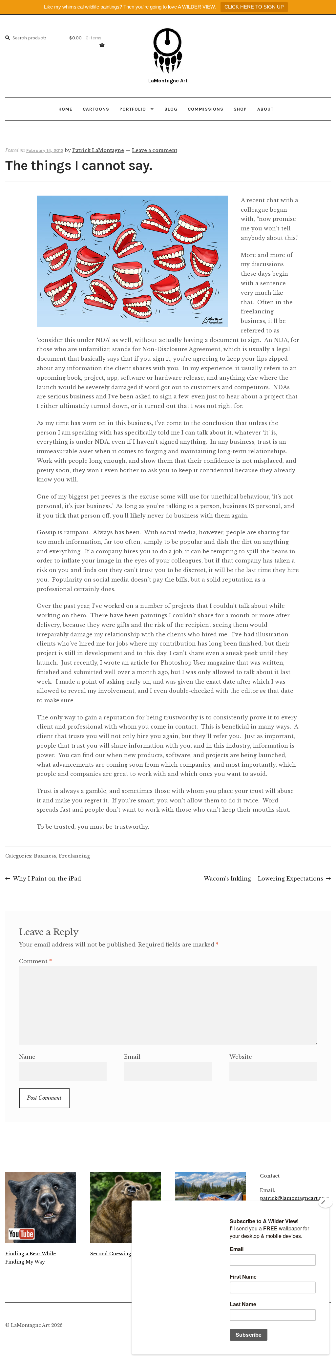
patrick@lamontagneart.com (294, 1198)
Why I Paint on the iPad (46, 879)
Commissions (205, 109)
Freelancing (74, 856)
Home (65, 109)
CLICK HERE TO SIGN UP (254, 7)
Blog (171, 109)
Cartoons (96, 109)
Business (45, 856)
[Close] (325, 1202)
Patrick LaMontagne (98, 150)
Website (240, 1056)
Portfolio (132, 109)
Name (27, 1056)
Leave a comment (154, 150)
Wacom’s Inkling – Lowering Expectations (263, 879)
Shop (240, 109)
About (265, 109)
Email (132, 1056)
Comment (35, 961)
